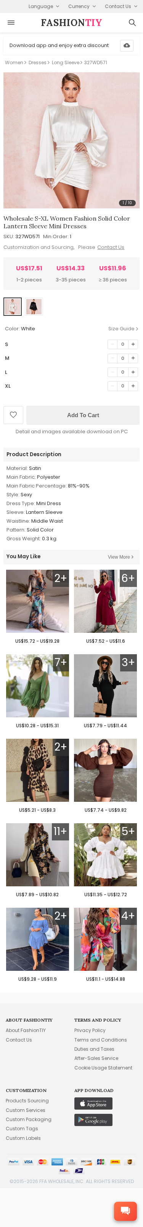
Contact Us (110, 247)
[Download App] (126, 46)
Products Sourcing (27, 1100)
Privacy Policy (90, 1030)
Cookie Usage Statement (103, 1067)
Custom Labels (23, 1138)
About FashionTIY (26, 1030)
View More (119, 557)
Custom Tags (22, 1128)
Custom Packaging (28, 1119)
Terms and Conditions (100, 1040)
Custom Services (25, 1110)
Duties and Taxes (94, 1049)
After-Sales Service (96, 1058)
